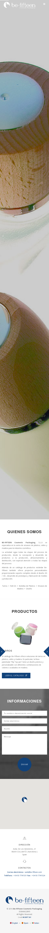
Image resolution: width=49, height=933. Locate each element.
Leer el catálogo (14, 676)
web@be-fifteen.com (24, 872)
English (15, 923)
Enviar (24, 764)
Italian (36, 923)
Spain (26, 923)
